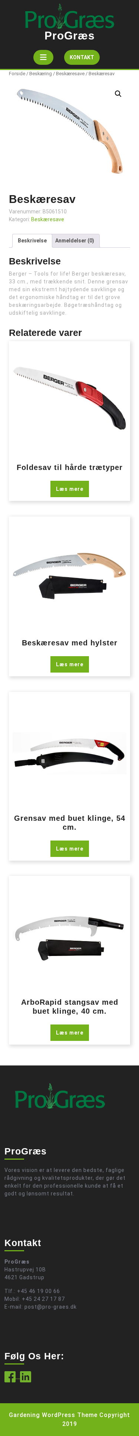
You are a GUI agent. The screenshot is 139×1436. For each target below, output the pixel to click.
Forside (17, 73)
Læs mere (69, 489)
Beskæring (40, 73)
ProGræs (69, 35)
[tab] (43, 57)
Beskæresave (70, 73)
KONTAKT (85, 59)
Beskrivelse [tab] (32, 241)
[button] (118, 94)
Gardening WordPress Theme (53, 1414)
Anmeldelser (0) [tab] (74, 241)
